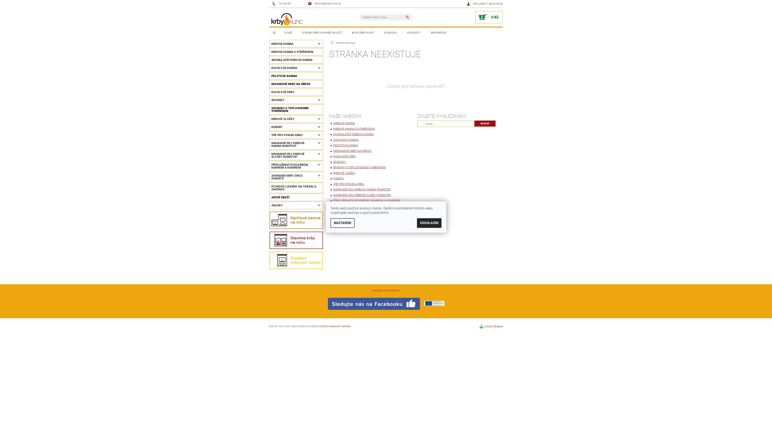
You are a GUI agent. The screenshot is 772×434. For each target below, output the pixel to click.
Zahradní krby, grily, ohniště (287, 177)
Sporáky (277, 100)
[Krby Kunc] (286, 19)
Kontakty (414, 32)
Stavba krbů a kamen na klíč (322, 32)
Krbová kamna (282, 43)
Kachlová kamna (284, 68)
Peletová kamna (284, 76)
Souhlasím (429, 223)
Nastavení (342, 223)
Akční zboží (280, 197)
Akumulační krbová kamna (291, 59)
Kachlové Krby (283, 92)
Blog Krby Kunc (363, 32)
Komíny (277, 127)
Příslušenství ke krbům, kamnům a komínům (289, 166)
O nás (288, 32)
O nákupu (390, 32)
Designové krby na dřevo (290, 84)
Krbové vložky (282, 119)
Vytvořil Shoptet (493, 326)
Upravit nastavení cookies (335, 326)
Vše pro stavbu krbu (287, 135)
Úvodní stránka (274, 33)
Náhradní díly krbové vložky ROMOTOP (287, 155)
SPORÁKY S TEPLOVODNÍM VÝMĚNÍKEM (290, 109)
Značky (277, 205)
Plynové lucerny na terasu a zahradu (293, 188)
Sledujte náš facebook (386, 290)
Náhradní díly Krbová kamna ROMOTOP (287, 144)
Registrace (496, 4)
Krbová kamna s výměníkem (292, 51)
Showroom (439, 32)
